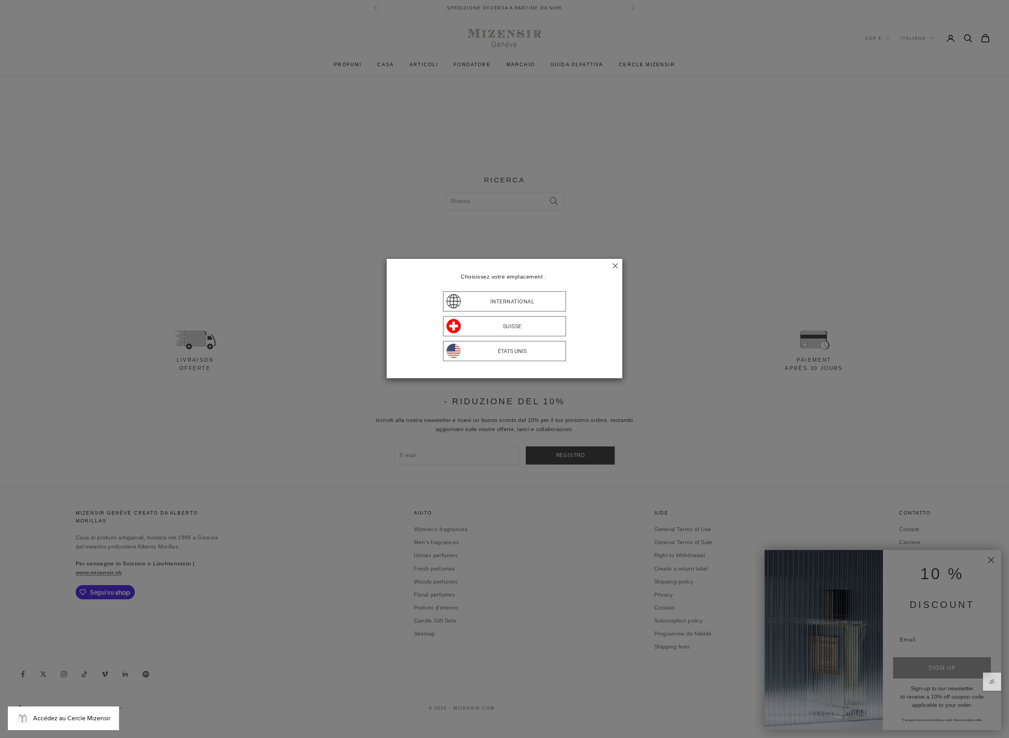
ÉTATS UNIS (512, 351)
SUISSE (512, 326)
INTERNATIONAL (512, 301)
